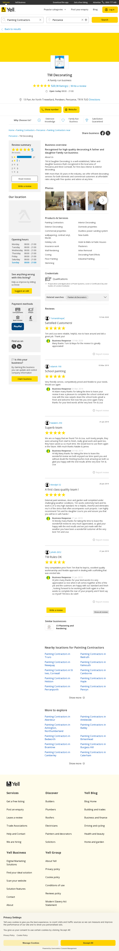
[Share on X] (108, 133)
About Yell (50, 861)
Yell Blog (91, 793)
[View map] (25, 216)
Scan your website (16, 880)
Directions (94, 99)
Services (13, 793)
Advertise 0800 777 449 (104, 2)
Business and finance (95, 817)
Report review (102, 354)
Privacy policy (52, 869)
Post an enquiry (15, 809)
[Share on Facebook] (102, 133)
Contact (11, 896)
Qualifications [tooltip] (60, 278)
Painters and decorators (58, 833)
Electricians (51, 825)
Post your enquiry (79, 9)
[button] (40, 20)
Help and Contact (16, 833)
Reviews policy (53, 893)
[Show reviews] (21, 150)
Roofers (49, 817)
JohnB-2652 (55, 552)
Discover (51, 793)
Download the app (60, 2)
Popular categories (53, 9)
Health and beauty (94, 833)
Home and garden (94, 841)
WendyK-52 (55, 484)
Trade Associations (17, 825)
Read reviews (25, 178)
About (10, 905)
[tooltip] (86, 20)
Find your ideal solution (19, 872)
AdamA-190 (55, 366)
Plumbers (50, 809)
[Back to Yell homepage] (8, 9)
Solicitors (50, 841)
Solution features (16, 888)
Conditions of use (55, 885)
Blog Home (90, 801)
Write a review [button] (24, 186)
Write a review (78, 86)
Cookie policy (52, 877)
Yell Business (20, 2)
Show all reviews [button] (101, 612)
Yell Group (53, 852)
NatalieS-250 (56, 423)
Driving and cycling (94, 825)
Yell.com (6, 2)
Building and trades (95, 809)
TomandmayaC (57, 318)
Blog (95, 9)
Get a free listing (81, 2)
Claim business (25, 379)
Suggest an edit (22, 291)
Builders (49, 801)
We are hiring (14, 841)
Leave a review (14, 817)
